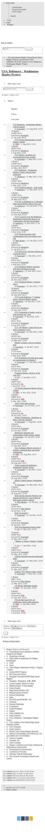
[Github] (23, 819)
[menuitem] (16, 7)
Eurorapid (21, 129)
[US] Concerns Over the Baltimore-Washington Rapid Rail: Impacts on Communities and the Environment (27, 219)
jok (18, 377)
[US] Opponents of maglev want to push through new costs (27, 313)
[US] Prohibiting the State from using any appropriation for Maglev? (28, 359)
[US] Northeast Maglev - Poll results (28, 188)
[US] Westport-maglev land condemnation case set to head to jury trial (27, 236)
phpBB (14, 797)
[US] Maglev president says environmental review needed (24, 156)
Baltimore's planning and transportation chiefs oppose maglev (26, 434)
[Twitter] (19, 819)
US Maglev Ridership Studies (26, 586)
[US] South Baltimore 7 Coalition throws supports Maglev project (26, 298)
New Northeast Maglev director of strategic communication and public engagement (27, 450)
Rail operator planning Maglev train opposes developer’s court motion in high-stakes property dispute (27, 498)
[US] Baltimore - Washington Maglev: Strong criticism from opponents (25, 172)
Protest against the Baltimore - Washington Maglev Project (25, 466)
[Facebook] (27, 819)
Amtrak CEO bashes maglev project (28, 572)
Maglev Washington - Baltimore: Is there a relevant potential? (27, 419)
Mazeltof (19, 805)
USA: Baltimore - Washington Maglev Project (20, 73)
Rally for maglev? (21, 513)
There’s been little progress (25, 403)
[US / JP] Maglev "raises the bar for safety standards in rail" (27, 328)
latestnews (25, 151)
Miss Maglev (20, 241)
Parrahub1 (25, 135)
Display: (6, 626)
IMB (17, 144)
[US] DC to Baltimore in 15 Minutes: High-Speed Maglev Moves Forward (28, 203)
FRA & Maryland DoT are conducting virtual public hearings (26, 601)
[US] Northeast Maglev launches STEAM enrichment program (26, 268)
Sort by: (23, 626)
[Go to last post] (29, 135)
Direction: (7, 628)
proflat (8, 805)
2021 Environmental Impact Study (28, 527)
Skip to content (6, 43)
